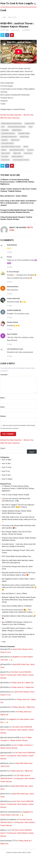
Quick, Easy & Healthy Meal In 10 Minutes (17, 606)
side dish (30, 150)
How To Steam (7, 479)
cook (30, 127)
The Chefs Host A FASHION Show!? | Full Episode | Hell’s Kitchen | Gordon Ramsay (17, 675)
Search (2, 448)
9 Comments (26, 30)
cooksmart (4, 130)
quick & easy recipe (7, 143)
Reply (10, 252)
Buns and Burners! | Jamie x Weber (13, 196)
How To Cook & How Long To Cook (16, 7)
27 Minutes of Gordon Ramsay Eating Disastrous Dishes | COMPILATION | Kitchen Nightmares (17, 182)
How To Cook (12, 17)
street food (28, 153)
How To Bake (6, 460)
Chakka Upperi (29, 123)
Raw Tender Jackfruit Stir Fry (10, 146)
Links (4, 642)
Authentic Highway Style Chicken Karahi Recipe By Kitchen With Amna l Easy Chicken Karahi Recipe (19, 599)
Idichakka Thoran (23, 133)
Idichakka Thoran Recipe (8, 136)
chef (2, 127)
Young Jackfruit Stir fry (21, 160)
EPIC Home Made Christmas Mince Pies (16, 556)
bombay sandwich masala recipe (11, 123)
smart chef (16, 153)
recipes (3, 150)
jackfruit (4, 140)
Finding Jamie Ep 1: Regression (22, 687)
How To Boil (6, 463)
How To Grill (6, 475)
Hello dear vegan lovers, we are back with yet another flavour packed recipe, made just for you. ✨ (19, 519)
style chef (4, 156)
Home (4, 17)
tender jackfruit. (17, 156)
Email (2, 407)
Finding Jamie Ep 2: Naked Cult (22, 683)
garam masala (16, 130)
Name (2, 398)
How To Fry (6, 471)
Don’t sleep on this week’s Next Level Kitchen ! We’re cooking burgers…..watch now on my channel (18, 203)
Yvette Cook (4, 30)
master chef (15, 140)
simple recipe (5, 153)
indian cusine (24, 136)
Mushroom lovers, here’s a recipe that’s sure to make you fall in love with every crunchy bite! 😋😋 (19, 587)
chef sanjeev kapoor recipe (16, 127)
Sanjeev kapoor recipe (17, 150)
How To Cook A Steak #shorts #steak (15, 495)
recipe (26, 146)
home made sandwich (7, 133)
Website (3, 416)
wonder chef (5, 160)
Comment (4, 374)
